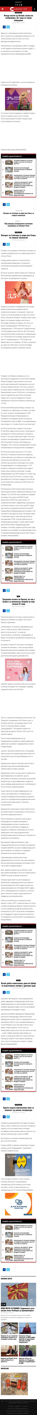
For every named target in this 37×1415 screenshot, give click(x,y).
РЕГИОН (18, 980)
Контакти (24, 1406)
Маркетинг (18, 1406)
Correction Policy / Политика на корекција (17, 1413)
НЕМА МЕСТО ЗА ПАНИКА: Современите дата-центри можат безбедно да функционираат (18, 1309)
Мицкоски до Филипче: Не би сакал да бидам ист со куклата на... (9, 1359)
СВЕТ (18, 596)
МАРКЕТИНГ (18, 2)
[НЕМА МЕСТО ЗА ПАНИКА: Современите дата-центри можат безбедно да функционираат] (18, 1294)
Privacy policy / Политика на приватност (18, 1408)
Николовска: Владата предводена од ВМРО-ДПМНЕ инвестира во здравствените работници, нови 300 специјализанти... (27, 1339)
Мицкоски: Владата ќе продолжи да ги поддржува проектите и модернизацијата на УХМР (27, 1360)
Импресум (11, 1406)
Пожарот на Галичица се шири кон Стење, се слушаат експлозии (18, 214)
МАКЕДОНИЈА (18, 12)
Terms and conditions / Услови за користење (18, 1411)
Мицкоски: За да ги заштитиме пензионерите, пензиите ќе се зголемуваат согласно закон (9, 1337)
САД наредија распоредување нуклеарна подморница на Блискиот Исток (18, 224)
